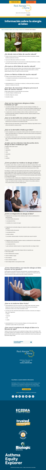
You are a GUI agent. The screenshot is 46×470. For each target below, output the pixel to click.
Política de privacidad (18, 372)
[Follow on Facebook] (13, 396)
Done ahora (31, 2)
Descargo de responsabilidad (19, 374)
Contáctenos (16, 370)
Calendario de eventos (18, 368)
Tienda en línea (15, 2)
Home (3, 29)
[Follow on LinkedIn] (19, 396)
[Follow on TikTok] (33, 396)
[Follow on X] (16, 396)
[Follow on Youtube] (26, 396)
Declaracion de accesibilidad (19, 376)
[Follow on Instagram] (23, 396)
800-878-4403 (28, 363)
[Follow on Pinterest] (29, 396)
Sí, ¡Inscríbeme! (26, 389)
